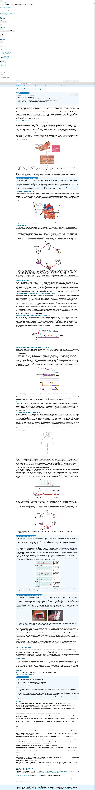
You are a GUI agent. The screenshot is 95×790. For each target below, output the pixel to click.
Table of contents (75, 94)
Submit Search (3, 21)
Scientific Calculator (5, 57)
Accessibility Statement (50, 788)
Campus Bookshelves (29, 85)
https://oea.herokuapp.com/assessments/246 (25, 674)
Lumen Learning (40, 85)
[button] (4, 65)
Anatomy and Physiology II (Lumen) (53, 85)
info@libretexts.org (69, 788)
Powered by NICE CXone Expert (31, 786)
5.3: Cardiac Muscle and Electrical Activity (22, 775)
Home (20, 85)
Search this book (3, 18)
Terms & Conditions (41, 788)
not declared (37, 775)
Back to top (17, 778)
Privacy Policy (35, 788)
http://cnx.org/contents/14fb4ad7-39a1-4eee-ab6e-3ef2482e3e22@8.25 (58, 771)
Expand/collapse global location (78, 85)
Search (18, 83)
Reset (2, 34)
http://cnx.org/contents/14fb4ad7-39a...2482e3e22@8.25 (48, 772)
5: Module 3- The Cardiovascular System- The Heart (72, 85)
